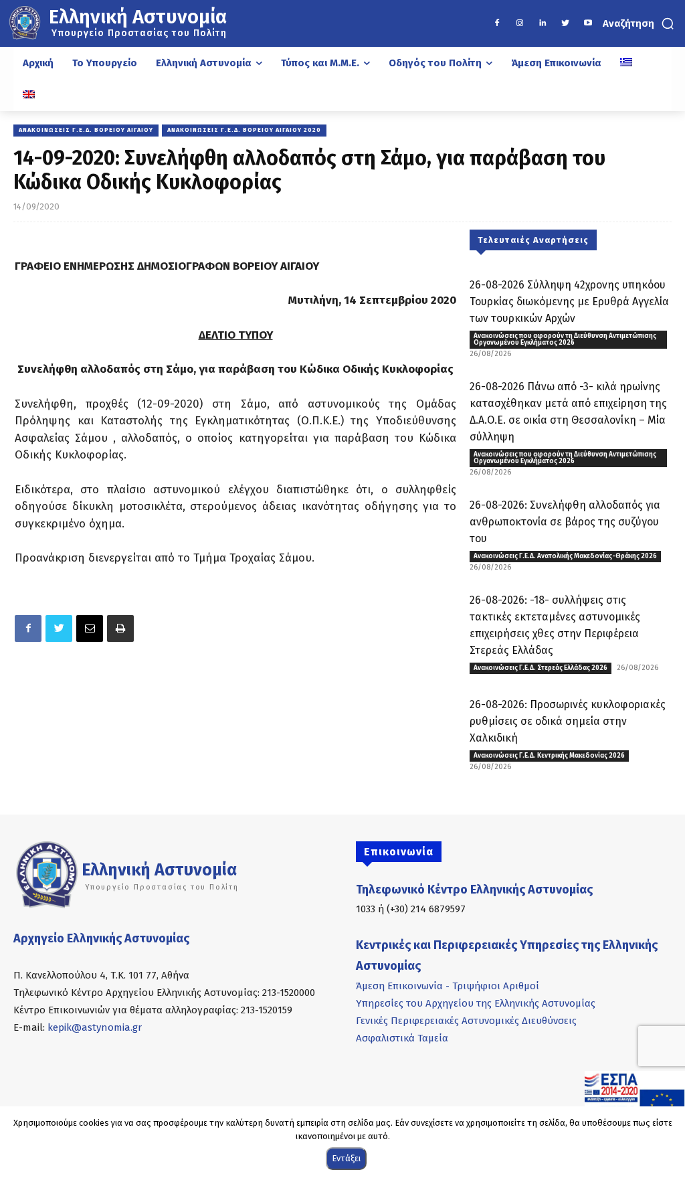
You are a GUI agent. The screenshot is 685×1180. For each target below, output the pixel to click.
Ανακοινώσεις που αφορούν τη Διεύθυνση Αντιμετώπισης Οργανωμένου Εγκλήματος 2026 (565, 339)
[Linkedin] (542, 23)
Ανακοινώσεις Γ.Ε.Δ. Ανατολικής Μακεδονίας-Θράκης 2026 (565, 556)
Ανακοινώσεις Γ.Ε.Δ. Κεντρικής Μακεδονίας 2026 (549, 756)
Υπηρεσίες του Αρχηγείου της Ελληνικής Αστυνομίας (475, 1003)
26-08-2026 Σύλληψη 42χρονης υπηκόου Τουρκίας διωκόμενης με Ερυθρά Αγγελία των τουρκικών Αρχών (569, 301)
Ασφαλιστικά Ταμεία (402, 1038)
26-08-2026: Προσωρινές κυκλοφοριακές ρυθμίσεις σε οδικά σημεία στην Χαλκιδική (568, 721)
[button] (640, 23)
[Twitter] (565, 23)
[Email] (89, 628)
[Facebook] (497, 23)
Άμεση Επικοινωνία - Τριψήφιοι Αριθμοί (447, 986)
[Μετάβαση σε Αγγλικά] (28, 95)
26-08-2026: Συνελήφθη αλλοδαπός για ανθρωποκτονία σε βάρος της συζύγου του (565, 522)
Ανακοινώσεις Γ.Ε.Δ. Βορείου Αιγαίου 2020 (244, 130)
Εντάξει (346, 1158)
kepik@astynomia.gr (94, 1027)
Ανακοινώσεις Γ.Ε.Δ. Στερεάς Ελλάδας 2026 (540, 668)
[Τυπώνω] (120, 628)
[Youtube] (588, 23)
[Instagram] (520, 23)
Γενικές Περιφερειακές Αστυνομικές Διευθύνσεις (466, 1021)
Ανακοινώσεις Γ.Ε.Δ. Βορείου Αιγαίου (86, 130)
